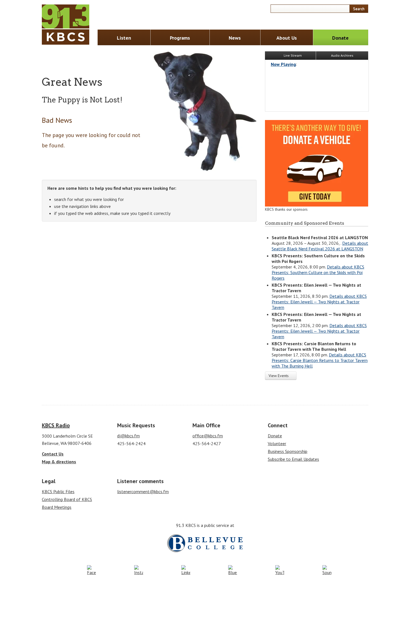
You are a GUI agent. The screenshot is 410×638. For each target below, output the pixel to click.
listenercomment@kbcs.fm (143, 491)
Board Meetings (56, 507)
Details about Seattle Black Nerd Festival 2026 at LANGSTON (320, 245)
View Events (279, 375)
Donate (340, 38)
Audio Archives (342, 55)
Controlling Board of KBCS (67, 499)
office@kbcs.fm (207, 435)
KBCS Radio (56, 425)
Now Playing (283, 64)
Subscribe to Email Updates (293, 459)
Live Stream (292, 55)
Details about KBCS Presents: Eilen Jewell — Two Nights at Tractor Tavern (319, 301)
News (235, 38)
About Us (286, 38)
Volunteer (277, 443)
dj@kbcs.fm (128, 435)
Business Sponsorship (287, 451)
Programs (180, 38)
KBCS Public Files (58, 491)
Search (359, 8)
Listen (124, 38)
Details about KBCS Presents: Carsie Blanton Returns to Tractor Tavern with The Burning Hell (320, 360)
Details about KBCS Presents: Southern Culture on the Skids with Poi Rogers (318, 272)
